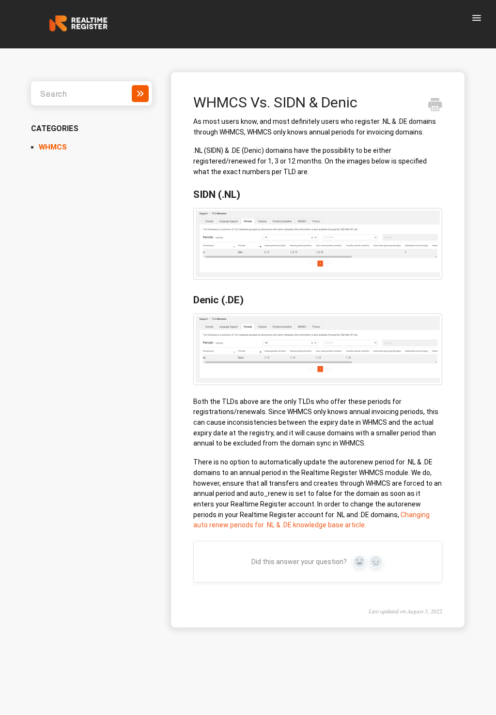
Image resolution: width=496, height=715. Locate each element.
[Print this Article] (435, 106)
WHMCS (53, 147)
